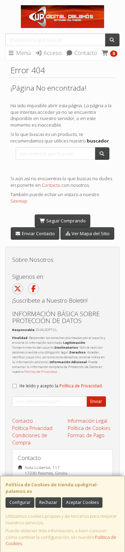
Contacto (85, 53)
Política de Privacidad (40, 371)
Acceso (52, 53)
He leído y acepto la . (61, 385)
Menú (23, 53)
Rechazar (48, 502)
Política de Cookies (89, 428)
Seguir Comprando (65, 221)
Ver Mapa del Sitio (90, 233)
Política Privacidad (32, 428)
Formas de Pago (86, 435)
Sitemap (18, 201)
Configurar (20, 502)
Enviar (96, 401)
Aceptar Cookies (82, 502)
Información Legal (87, 420)
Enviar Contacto (38, 233)
